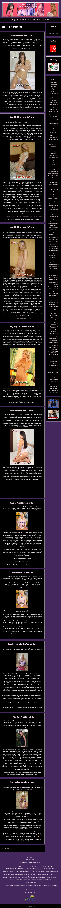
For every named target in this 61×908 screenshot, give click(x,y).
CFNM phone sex (53, 135)
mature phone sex (53, 266)
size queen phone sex (53, 345)
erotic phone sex (53, 193)
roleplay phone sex (53, 331)
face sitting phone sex (53, 201)
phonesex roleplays (53, 319)
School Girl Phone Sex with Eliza (22, 35)
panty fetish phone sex (53, 286)
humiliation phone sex (53, 246)
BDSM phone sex (53, 102)
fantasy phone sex (53, 203)
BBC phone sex (53, 98)
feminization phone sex (53, 211)
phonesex (53, 317)
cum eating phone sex (53, 171)
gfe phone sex (53, 225)
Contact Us (46, 20)
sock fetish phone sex (53, 358)
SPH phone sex (53, 361)
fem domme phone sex (53, 205)
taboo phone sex (53, 369)
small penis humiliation (53, 349)
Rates (38, 20)
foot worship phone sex (53, 223)
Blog (13, 20)
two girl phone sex (53, 384)
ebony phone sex (53, 180)
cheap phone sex (53, 137)
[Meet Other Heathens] (53, 71)
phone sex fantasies (53, 302)
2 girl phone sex (53, 82)
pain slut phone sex (53, 282)
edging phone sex (53, 182)
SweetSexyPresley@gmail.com (24, 318)
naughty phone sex (53, 273)
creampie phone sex (53, 157)
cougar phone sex (53, 155)
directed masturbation (53, 175)
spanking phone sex (53, 359)
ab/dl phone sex (53, 84)
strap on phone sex (53, 365)
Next (8, 848)
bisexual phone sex (53, 114)
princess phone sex (53, 320)
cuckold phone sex (53, 166)
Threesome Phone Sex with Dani (22, 573)
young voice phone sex (53, 392)
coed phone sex (53, 153)
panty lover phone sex (53, 288)
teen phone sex (53, 376)
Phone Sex (53, 297)
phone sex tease (53, 315)
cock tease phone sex (53, 151)
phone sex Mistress (53, 309)
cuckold (53, 162)
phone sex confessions (53, 300)
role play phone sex (53, 329)
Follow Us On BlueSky (53, 33)
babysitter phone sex (53, 95)
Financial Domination (53, 214)
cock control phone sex (53, 148)
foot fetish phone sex (53, 221)
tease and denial (53, 370)
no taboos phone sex (53, 277)
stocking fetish (53, 363)
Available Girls (21, 20)
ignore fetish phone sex (53, 250)
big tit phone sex (53, 109)
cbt (53, 130)
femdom (53, 207)
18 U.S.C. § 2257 (46, 879)
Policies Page (28, 871)
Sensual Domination (53, 336)
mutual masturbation (53, 272)
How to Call (31, 20)
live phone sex (53, 262)
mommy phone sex (53, 270)
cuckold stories (53, 168)
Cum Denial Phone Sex (53, 169)
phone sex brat (53, 298)
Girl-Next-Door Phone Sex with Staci (22, 717)
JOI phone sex (53, 257)
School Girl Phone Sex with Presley (22, 117)
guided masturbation (53, 239)
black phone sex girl (53, 119)
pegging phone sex (53, 295)
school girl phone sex (53, 335)
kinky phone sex (53, 259)
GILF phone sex (53, 229)
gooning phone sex (53, 237)
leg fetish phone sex (53, 261)
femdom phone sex (53, 209)
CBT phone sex (53, 132)
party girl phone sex (53, 293)
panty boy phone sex (53, 284)
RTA (32, 857)
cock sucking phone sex (53, 150)
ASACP (29, 857)
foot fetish (53, 220)
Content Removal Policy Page (51, 871)
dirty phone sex (53, 177)
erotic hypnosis (53, 187)
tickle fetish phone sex (53, 377)
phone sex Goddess (53, 308)
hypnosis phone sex (53, 248)
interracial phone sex (53, 255)
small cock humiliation (53, 347)
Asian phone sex (53, 91)
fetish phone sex (53, 212)
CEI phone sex (53, 134)
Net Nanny (30, 863)
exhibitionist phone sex (53, 198)
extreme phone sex (53, 200)
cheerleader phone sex (53, 142)
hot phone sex (53, 244)
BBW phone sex (53, 100)
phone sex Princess (53, 311)
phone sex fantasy (53, 304)
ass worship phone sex (53, 93)
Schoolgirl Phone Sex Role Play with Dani (22, 644)
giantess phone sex (53, 227)
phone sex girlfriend (53, 306)
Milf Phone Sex (53, 268)
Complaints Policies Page (37, 871)
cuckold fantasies (53, 164)
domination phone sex (53, 179)
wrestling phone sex (53, 390)
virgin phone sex (53, 386)
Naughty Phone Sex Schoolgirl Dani (22, 503)
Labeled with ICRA (30, 859)
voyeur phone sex (53, 388)
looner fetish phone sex (53, 264)
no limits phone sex (53, 275)
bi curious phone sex (53, 104)
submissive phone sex (53, 367)
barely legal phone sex (53, 97)
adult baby (53, 86)
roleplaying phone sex (53, 333)
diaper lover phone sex (53, 173)
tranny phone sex (53, 383)
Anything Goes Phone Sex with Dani (22, 782)
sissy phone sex (53, 340)
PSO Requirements (30, 889)
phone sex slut (53, 313)
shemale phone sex (53, 338)
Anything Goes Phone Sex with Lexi (22, 326)
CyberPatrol (38, 862)
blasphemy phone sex (53, 121)
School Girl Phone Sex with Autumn (22, 410)
